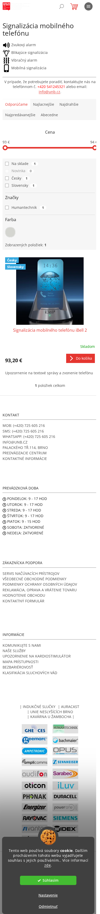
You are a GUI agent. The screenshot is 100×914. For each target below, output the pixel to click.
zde (47, 865)
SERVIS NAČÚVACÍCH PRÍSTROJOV (31, 573)
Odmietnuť (48, 906)
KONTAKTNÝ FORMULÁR (23, 601)
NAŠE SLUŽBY (14, 651)
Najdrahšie (68, 104)
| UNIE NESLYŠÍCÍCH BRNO (50, 711)
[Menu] (88, 6)
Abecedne (49, 114)
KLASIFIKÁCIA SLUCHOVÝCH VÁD (30, 673)
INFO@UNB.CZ (15, 442)
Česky (19, 178)
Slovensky (23, 185)
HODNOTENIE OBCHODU (24, 595)
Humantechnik (28, 207)
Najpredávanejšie (20, 114)
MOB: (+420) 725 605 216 (24, 425)
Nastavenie (48, 895)
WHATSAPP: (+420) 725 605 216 (29, 436)
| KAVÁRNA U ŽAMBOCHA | (50, 716)
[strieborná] (10, 232)
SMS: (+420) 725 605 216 (23, 431)
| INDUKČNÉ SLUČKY (37, 706)
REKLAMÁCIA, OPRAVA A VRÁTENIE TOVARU (40, 590)
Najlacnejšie (43, 104)
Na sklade (24, 163)
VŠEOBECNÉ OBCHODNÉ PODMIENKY (34, 579)
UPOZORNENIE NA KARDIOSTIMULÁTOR (37, 656)
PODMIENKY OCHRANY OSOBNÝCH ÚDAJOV (40, 584)
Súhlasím (50, 880)
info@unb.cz (49, 91)
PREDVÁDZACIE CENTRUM (25, 453)
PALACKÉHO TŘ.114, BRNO (25, 447)
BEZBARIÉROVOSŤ (18, 667)
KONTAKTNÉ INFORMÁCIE (25, 458)
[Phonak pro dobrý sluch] (34, 796)
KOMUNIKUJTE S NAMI (22, 645)
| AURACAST (68, 706)
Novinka (22, 170)
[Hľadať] (61, 6)
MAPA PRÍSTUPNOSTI (20, 662)
